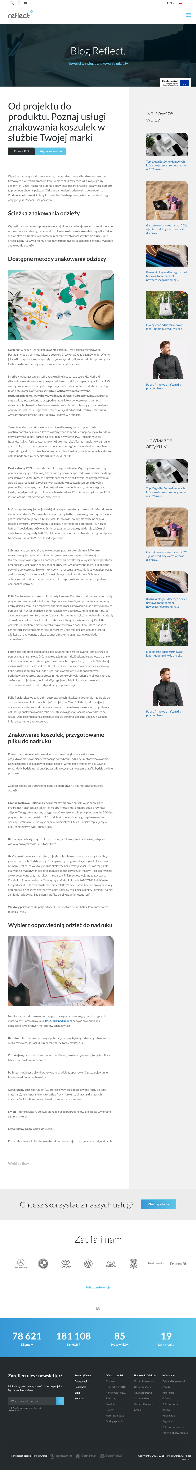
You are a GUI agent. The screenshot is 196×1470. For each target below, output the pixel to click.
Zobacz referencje (98, 1287)
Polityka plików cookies (175, 1432)
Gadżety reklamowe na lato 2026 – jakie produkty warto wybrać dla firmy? (167, 229)
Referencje (168, 1392)
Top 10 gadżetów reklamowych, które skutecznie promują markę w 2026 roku (166, 165)
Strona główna (83, 1375)
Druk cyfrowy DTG (116, 1386)
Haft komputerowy (116, 1392)
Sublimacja (111, 1398)
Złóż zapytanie (158, 1204)
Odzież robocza (142, 1386)
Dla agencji (81, 1381)
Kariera (167, 1409)
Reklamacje (169, 1415)
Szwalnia (110, 1404)
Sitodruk (110, 1381)
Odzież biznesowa (144, 1381)
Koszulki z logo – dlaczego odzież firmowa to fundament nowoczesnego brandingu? (166, 276)
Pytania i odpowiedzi (174, 1381)
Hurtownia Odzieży (145, 1375)
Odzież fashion (142, 1398)
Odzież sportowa (143, 1392)
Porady (166, 1386)
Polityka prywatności (174, 1427)
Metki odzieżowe (115, 1415)
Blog (77, 1392)
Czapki (137, 1409)
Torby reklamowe (143, 1404)
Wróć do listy (18, 1163)
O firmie (167, 1398)
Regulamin (168, 1421)
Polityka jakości (171, 1404)
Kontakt (79, 1398)
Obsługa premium (115, 1421)
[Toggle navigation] (188, 16)
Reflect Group (39, 1455)
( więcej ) (20, 1410)
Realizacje (80, 1386)
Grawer (110, 1409)
